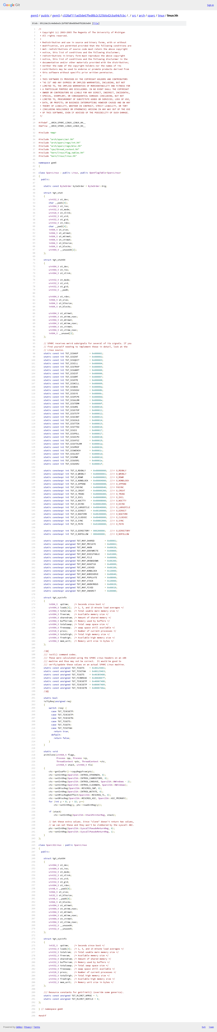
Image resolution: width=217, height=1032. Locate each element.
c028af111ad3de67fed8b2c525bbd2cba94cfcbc (94, 15)
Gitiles (19, 1026)
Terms (36, 1026)
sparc (151, 15)
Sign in (210, 5)
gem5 (34, 15)
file (95, 23)
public (45, 15)
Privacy (27, 1026)
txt (204, 1026)
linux (161, 15)
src (134, 15)
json (211, 1026)
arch (142, 15)
